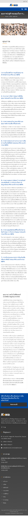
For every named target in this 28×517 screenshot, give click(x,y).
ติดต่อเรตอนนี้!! (14, 404)
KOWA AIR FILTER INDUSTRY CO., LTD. (18, 510)
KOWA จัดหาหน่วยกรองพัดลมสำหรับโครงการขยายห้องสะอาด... (12, 467)
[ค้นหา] (22, 9)
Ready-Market (20, 513)
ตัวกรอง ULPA (13, 382)
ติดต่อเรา (14, 384)
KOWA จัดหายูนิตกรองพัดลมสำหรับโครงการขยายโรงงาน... (13, 459)
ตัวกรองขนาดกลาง (8, 380)
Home (6, 16)
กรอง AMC (6, 490)
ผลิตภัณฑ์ (5, 487)
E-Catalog (5, 499)
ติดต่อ (4, 503)
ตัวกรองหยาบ (6, 382)
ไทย (26, 1)
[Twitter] (3, 427)
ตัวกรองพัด (20, 382)
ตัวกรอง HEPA (20, 378)
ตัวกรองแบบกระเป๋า (18, 380)
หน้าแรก (5, 481)
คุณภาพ (15, 16)
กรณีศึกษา (6, 493)
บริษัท (10, 16)
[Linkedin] (5, 427)
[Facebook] (1, 427)
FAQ (4, 496)
